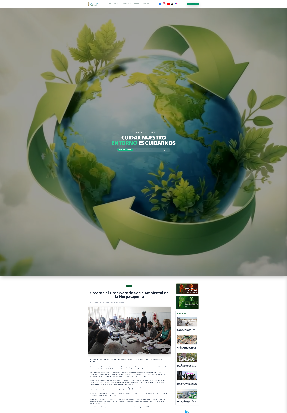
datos (162, 382)
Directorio (146, 3)
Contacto (193, 3)
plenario (120, 372)
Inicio (110, 3)
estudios (123, 384)
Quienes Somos (127, 3)
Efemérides (137, 3)
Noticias (116, 3)
